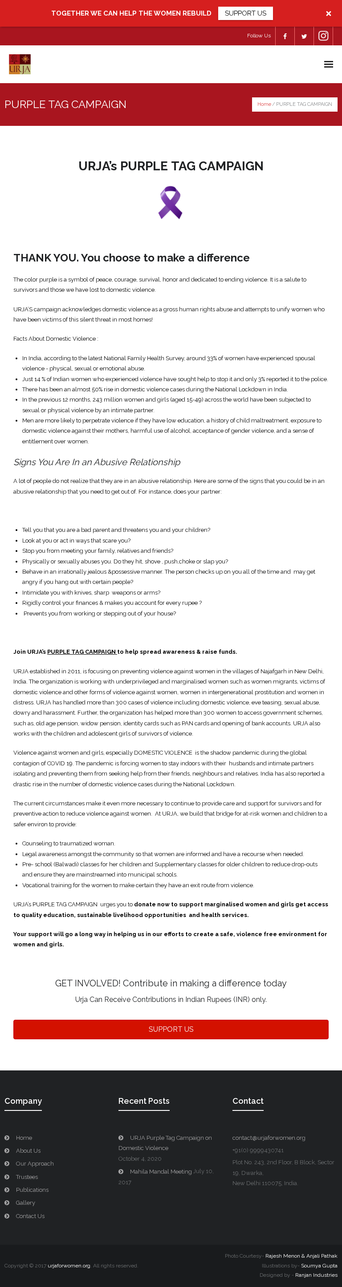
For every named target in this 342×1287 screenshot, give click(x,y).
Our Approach (35, 1163)
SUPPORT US (245, 13)
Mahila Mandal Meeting (161, 1171)
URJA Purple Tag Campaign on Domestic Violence (165, 1142)
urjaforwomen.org (69, 1266)
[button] (171, 1029)
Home (264, 104)
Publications (32, 1189)
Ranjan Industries (316, 1275)
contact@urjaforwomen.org (268, 1137)
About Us (28, 1150)
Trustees (27, 1177)
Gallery (25, 1202)
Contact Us (30, 1216)
